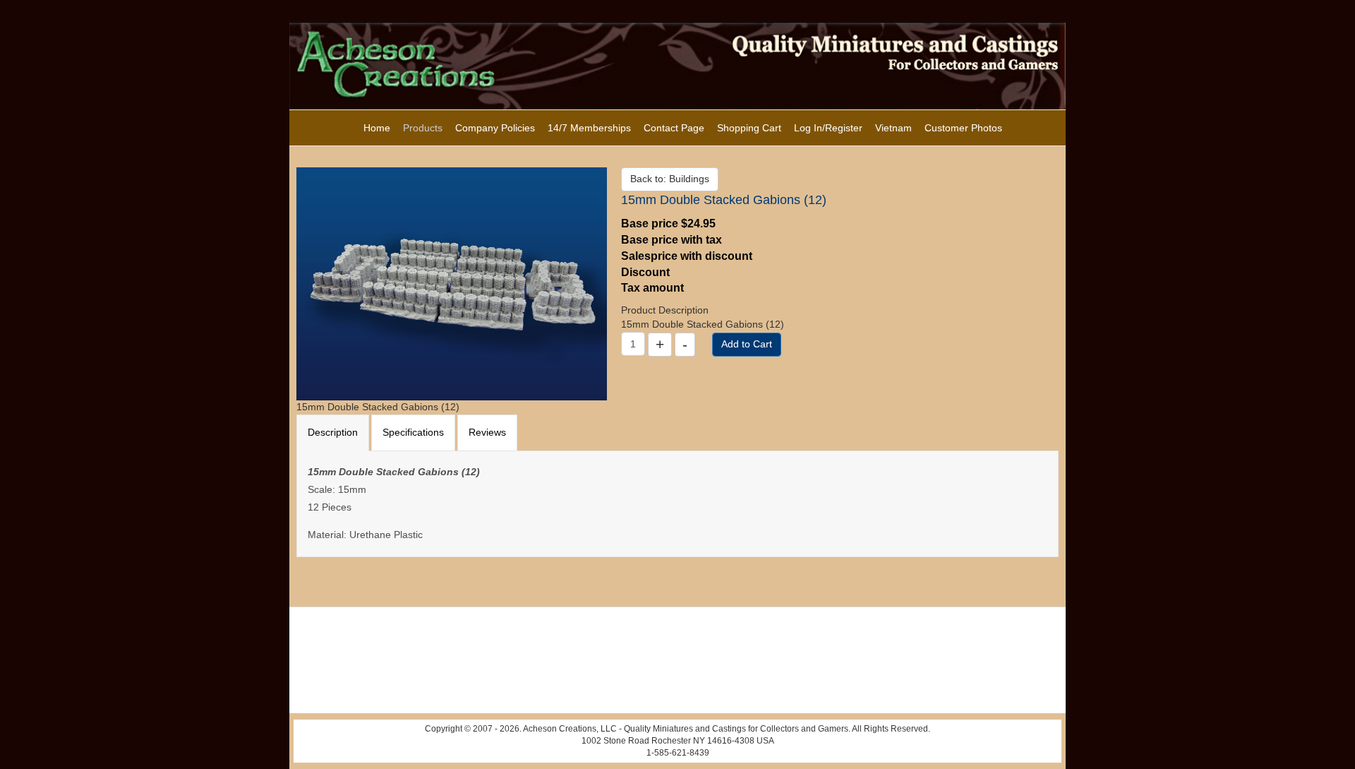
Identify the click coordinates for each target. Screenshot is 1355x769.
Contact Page (674, 127)
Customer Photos (963, 127)
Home (376, 127)
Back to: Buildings (669, 178)
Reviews (487, 432)
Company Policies (495, 127)
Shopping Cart (749, 127)
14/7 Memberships (589, 127)
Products (422, 127)
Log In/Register (828, 127)
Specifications (413, 432)
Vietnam (893, 127)
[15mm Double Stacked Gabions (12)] (451, 283)
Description (333, 432)
